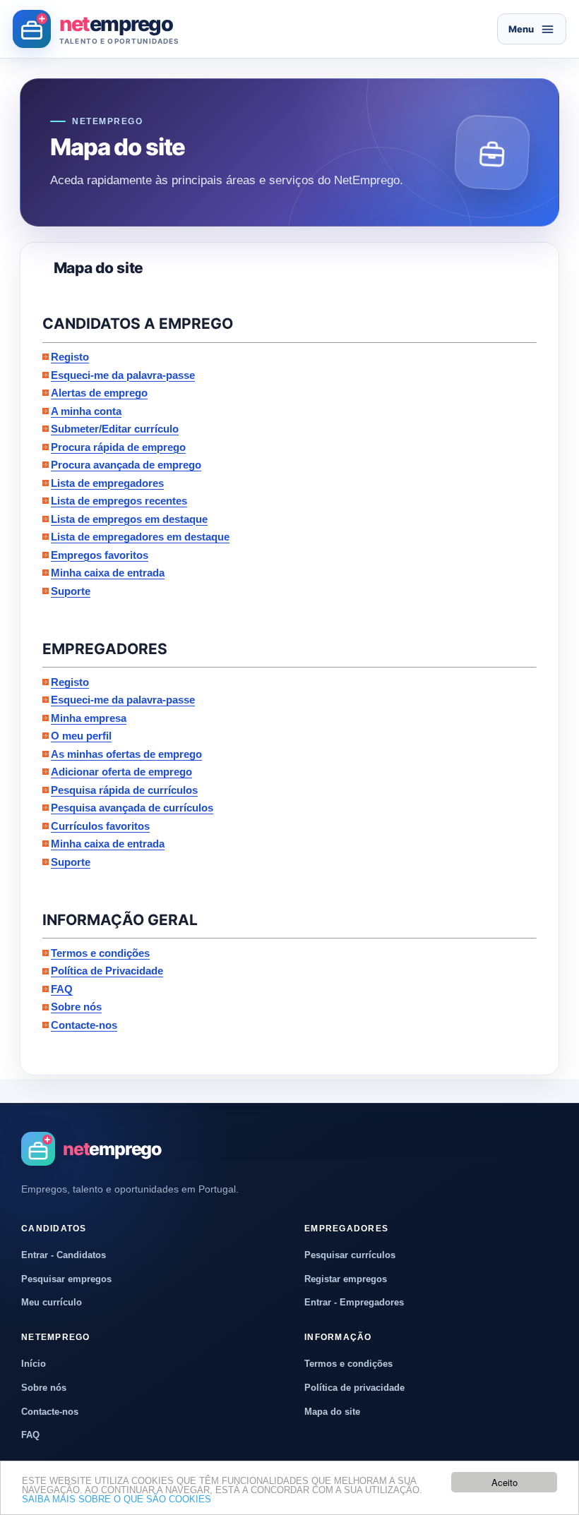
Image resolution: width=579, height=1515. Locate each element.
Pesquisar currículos (349, 1255)
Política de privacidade (354, 1387)
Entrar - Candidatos (63, 1255)
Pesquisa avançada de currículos (132, 808)
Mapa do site (332, 1411)
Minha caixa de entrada (108, 573)
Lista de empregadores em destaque (140, 537)
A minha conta (86, 411)
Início (33, 1363)
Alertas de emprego (99, 393)
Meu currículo (51, 1302)
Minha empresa (88, 718)
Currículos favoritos (100, 826)
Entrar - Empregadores (354, 1302)
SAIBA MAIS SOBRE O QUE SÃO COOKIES (116, 1499)
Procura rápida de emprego (118, 447)
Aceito (504, 1482)
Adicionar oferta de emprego (121, 772)
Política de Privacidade (107, 971)
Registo (70, 357)
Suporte (70, 591)
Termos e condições (100, 953)
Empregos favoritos (99, 555)
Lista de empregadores (107, 483)
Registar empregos (345, 1279)
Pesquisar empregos (66, 1279)
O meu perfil (81, 736)
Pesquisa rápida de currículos (124, 790)
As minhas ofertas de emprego (126, 754)
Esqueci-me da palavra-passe (123, 375)
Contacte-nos (84, 1025)
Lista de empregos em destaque (129, 519)
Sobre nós (76, 1007)
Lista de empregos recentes (119, 501)
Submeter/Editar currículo (115, 429)
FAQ (62, 989)
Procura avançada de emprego (126, 465)
